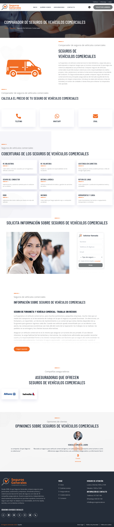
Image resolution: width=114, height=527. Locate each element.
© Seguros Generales (7, 524)
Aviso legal (80, 524)
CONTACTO (71, 7)
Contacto (63, 498)
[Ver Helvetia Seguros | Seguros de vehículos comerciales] (28, 394)
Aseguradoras (65, 492)
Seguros (12, 28)
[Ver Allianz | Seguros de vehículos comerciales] (9, 394)
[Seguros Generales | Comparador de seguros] (14, 482)
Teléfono (95, 2)
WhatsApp (103, 2)
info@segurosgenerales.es (96, 502)
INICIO (35, 7)
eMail (110, 2)
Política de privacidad (92, 524)
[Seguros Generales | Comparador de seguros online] (11, 7)
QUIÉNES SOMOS (45, 7)
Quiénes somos (65, 488)
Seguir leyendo (21, 349)
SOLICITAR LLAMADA (103, 7)
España (20, 524)
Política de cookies (106, 524)
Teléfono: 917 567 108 (94, 495)
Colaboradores (65, 495)
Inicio (6, 28)
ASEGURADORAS (59, 7)
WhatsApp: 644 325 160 (94, 499)
